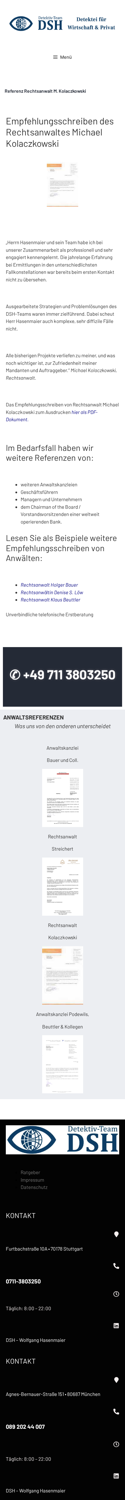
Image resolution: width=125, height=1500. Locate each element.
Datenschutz (34, 1187)
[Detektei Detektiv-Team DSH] (62, 23)
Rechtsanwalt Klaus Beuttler (50, 599)
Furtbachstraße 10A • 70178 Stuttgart (44, 1248)
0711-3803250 (23, 1281)
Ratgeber (30, 1172)
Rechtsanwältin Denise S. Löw (52, 592)
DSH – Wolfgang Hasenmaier (35, 1340)
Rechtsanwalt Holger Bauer (49, 585)
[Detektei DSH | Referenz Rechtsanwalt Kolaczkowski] (62, 975)
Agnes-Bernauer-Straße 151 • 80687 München (53, 1394)
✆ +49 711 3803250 (63, 674)
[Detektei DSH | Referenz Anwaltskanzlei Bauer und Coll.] (62, 798)
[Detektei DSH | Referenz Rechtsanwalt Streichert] (62, 887)
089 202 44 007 (25, 1426)
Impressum (32, 1180)
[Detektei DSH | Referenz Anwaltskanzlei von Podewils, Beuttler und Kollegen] (62, 1064)
